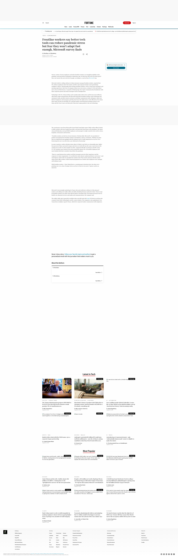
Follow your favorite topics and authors (77, 254)
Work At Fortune (144, 537)
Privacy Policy (75, 537)
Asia (50, 542)
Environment (51, 546)
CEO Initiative (65, 540)
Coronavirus (51, 35)
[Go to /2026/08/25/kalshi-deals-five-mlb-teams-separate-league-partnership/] (57, 423)
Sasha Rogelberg (112, 408)
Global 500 (17, 537)
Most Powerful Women (18, 542)
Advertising (109, 533)
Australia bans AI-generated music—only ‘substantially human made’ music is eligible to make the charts (120, 438)
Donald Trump (53, 400)
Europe (50, 544)
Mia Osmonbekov (48, 408)
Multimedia (111, 26)
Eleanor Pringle (47, 520)
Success (44, 476)
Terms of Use (32, 553)
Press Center (143, 535)
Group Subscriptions (110, 544)
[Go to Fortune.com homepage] (89, 23)
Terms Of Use (75, 540)
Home (66, 26)
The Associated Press (113, 443)
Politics (44, 400)
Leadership (92, 26)
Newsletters (58, 544)
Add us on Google (116, 67)
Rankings (104, 26)
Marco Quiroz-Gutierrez (81, 408)
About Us (142, 533)
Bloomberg (53, 53)
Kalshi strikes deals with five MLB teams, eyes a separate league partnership (56, 438)
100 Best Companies (18, 533)
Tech (87, 26)
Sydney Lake (47, 485)
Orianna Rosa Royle (80, 485)
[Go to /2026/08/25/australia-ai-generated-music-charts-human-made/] (121, 423)
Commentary (65, 535)
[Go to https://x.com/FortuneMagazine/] (164, 554)
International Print (76, 544)
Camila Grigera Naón (49, 441)
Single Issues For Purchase (77, 542)
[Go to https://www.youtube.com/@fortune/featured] (174, 554)
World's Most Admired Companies (20, 544)
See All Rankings (18, 546)
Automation (112, 400)
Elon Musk (91, 400)
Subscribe (127, 22)
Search (47, 22)
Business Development (111, 542)
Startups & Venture (80, 400)
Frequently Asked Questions (77, 533)
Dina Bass (46, 53)
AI (106, 400)
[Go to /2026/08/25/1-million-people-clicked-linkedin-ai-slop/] (121, 388)
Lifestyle (99, 26)
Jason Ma (78, 519)
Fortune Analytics (110, 537)
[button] (66, 26)
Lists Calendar (17, 549)
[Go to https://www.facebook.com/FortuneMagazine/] (161, 554)
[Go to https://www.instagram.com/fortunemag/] (169, 554)
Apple (88, 198)
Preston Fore (79, 443)
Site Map (142, 542)
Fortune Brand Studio (110, 535)
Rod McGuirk (124, 443)
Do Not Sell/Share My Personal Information (58, 553)
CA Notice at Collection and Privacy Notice (46, 553)
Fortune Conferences (110, 540)
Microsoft (91, 78)
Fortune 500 (76, 26)
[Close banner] (124, 65)
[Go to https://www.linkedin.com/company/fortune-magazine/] (166, 554)
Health (57, 535)
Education (64, 546)
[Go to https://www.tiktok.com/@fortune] (171, 554)
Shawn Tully (85, 519)
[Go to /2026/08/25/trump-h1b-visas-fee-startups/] (57, 388)
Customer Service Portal (77, 535)
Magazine (57, 546)
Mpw (64, 537)
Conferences (65, 542)
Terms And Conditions (145, 540)
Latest (70, 26)
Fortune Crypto (58, 533)
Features (64, 533)
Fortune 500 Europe (18, 540)
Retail (57, 537)
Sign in (134, 22)
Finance (82, 26)
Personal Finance (66, 544)
